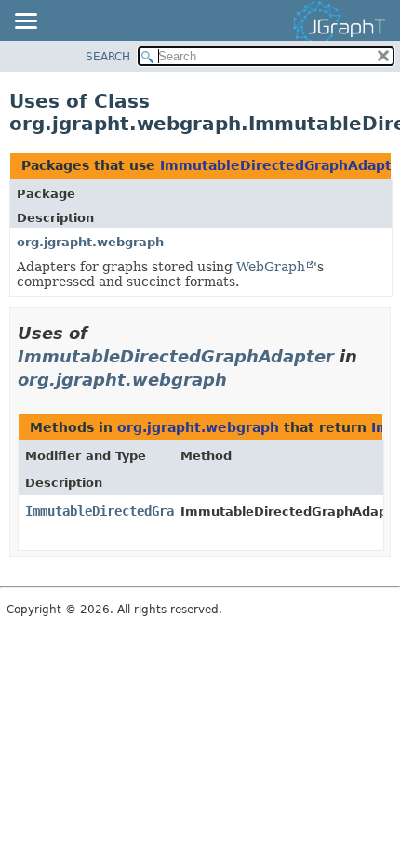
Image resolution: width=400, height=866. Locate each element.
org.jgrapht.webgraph (90, 242)
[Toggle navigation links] (25, 22)
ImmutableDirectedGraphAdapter (176, 356)
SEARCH (108, 56)
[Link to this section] (240, 379)
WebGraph (270, 266)
